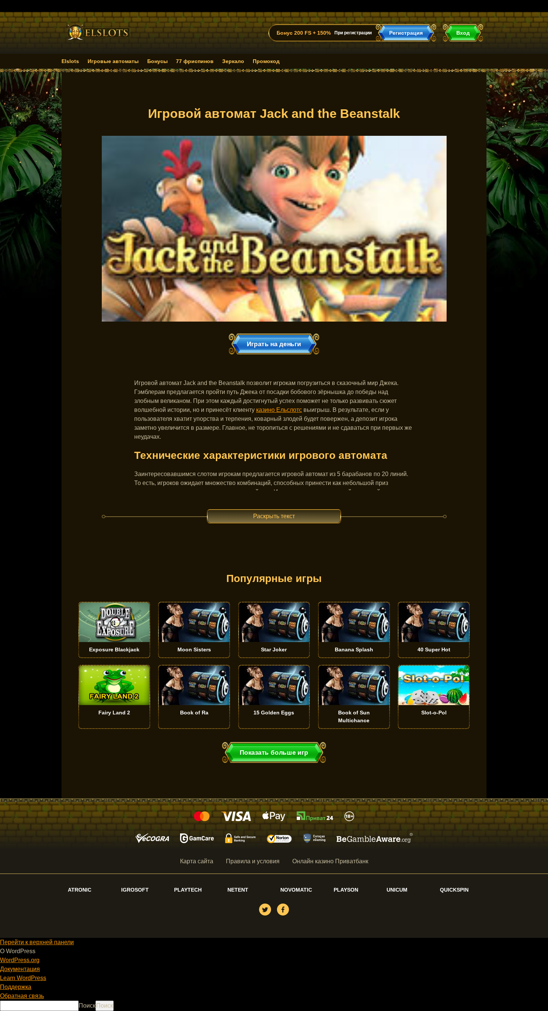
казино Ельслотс (279, 410)
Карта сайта (196, 861)
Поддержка (15, 987)
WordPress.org (20, 960)
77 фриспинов (195, 61)
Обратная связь (22, 996)
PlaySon (346, 890)
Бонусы (157, 61)
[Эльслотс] (98, 42)
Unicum (397, 890)
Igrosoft (135, 890)
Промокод (266, 61)
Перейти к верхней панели (37, 942)
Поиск (87, 1005)
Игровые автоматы (113, 61)
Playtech (188, 890)
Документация (20, 969)
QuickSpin (454, 890)
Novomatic (296, 890)
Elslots (70, 61)
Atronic (79, 890)
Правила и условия (253, 861)
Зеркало (233, 61)
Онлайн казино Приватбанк (330, 861)
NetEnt (237, 890)
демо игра (114, 647)
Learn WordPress (23, 978)
